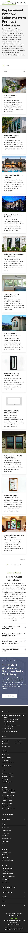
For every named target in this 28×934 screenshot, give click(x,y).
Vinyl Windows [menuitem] (6, 757)
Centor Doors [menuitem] (5, 857)
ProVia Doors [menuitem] (5, 855)
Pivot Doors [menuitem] (5, 879)
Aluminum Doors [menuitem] (6, 838)
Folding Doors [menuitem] (6, 871)
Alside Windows (6, 782)
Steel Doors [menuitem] (5, 844)
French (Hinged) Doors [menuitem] (8, 876)
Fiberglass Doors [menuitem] (6, 830)
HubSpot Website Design (11, 930)
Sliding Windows (7, 800)
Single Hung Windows (8, 790)
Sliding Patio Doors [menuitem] (7, 873)
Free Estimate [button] (9, 696)
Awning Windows (7, 803)
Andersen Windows (7, 776)
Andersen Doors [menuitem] (6, 852)
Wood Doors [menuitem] (5, 833)
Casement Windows (8, 795)
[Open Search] (18, 2)
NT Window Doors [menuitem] (7, 860)
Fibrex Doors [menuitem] (5, 841)
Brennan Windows (7, 773)
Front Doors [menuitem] (5, 882)
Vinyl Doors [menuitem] (5, 836)
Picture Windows (7, 798)
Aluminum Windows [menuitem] (8, 763)
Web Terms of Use (18, 928)
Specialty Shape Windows (9, 809)
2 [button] (11, 564)
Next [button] (22, 559)
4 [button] (20, 564)
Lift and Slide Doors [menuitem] (7, 868)
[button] (3, 65)
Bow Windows (6, 806)
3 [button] (15, 564)
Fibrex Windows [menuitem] (6, 765)
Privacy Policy (8, 928)
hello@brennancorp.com (11, 731)
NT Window (5, 779)
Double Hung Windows (8, 792)
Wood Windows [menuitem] (6, 760)
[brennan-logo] (9, 2)
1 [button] (7, 564)
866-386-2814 (8, 728)
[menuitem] (9, 887)
